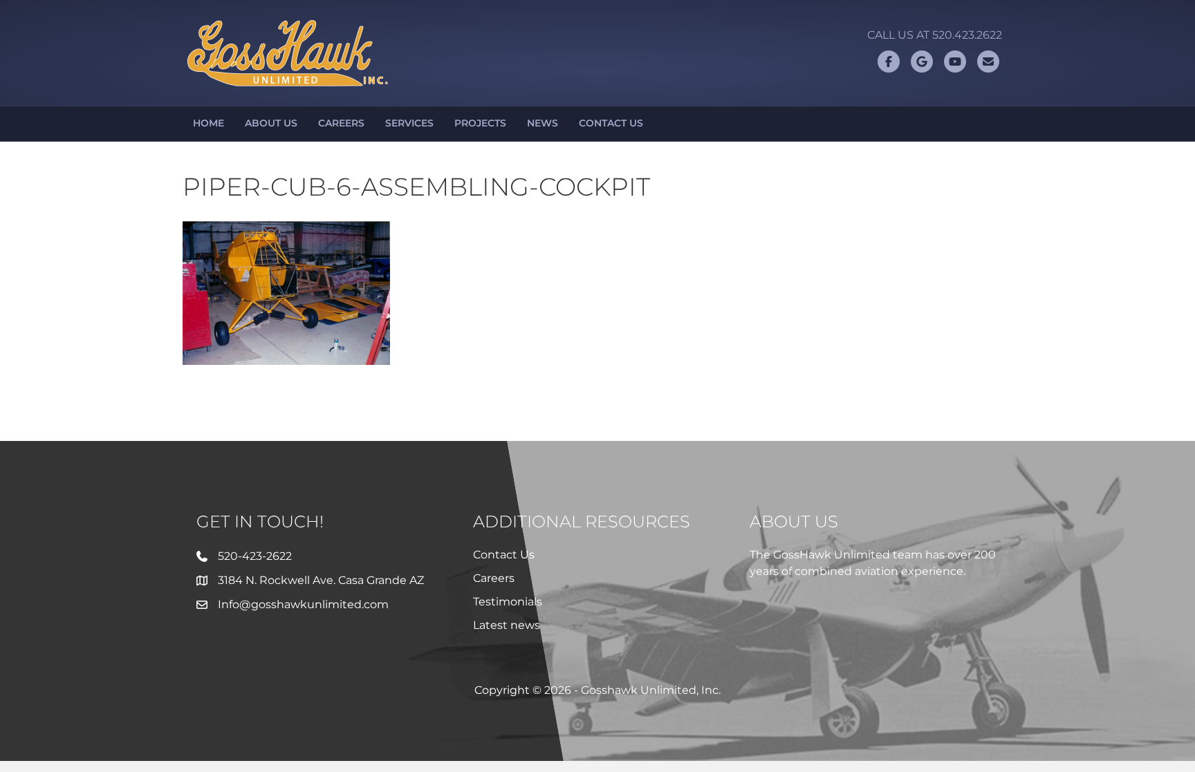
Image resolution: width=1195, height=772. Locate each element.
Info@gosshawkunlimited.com (303, 604)
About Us (271, 123)
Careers (341, 123)
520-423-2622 (255, 556)
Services (409, 123)
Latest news (506, 625)
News (542, 123)
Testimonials (507, 601)
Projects (480, 123)
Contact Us (611, 123)
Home (208, 123)
